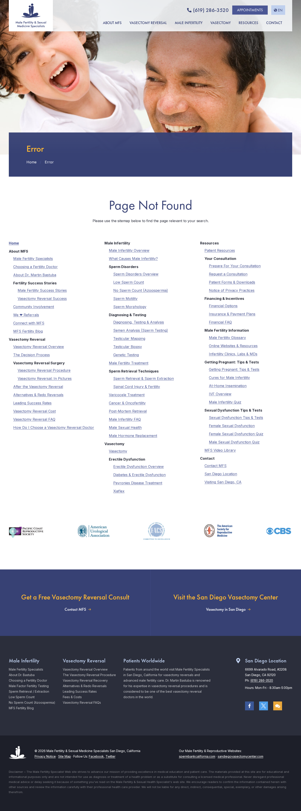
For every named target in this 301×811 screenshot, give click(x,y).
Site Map (64, 756)
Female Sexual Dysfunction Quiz (236, 434)
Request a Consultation (228, 274)
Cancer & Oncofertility (127, 403)
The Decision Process (31, 355)
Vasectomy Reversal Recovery (85, 680)
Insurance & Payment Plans (232, 314)
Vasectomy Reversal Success (42, 298)
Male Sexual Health (125, 427)
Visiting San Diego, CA (223, 482)
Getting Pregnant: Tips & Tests (234, 369)
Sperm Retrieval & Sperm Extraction (143, 378)
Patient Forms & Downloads (232, 282)
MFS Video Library (220, 450)
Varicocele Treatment (127, 395)
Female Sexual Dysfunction (232, 425)
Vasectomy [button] (220, 22)
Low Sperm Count (128, 282)
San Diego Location (220, 474)
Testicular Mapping (129, 338)
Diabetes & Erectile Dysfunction (139, 475)
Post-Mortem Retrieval (128, 411)
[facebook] (249, 705)
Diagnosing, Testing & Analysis (138, 322)
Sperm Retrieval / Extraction (29, 691)
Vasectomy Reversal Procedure (44, 370)
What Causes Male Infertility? (133, 258)
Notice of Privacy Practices (232, 290)
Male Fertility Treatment (128, 363)
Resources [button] (248, 22)
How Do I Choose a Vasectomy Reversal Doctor (53, 427)
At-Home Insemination (228, 386)
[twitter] (263, 705)
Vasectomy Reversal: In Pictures (45, 378)
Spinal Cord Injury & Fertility (136, 386)
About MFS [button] (112, 22)
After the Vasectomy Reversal (38, 386)
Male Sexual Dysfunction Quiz (234, 442)
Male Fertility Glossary (227, 337)
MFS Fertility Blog (28, 331)
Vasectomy (118, 451)
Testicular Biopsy (127, 346)
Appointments (250, 10)
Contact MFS (215, 465)
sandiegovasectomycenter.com (240, 756)
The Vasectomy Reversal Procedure (89, 675)
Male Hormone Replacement (133, 435)
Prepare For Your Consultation (235, 266)
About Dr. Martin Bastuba (34, 275)
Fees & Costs (72, 697)
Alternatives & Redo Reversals (38, 395)
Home (14, 243)
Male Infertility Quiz (225, 402)
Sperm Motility (125, 298)
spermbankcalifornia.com (197, 756)
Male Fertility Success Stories (42, 290)
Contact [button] (274, 22)
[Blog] (277, 705)
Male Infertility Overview (129, 250)
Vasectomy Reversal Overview (38, 346)
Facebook (96, 756)
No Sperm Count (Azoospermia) (140, 290)
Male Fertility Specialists (33, 258)
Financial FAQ (220, 322)
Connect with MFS (28, 323)
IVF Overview (220, 394)
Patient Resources (219, 250)
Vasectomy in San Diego (226, 609)
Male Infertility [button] (189, 22)
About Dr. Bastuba (22, 675)
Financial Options (223, 306)
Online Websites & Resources (233, 346)
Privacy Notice (45, 756)
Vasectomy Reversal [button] (148, 22)
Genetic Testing (126, 355)
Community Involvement (33, 306)
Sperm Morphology (129, 306)
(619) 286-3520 (211, 10)
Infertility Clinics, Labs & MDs (233, 354)
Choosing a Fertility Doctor (35, 267)
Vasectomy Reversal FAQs (82, 702)
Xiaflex (118, 491)
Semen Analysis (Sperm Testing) (140, 330)
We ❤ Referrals (26, 315)
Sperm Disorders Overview (135, 274)
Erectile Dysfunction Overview (138, 466)
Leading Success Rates (32, 403)
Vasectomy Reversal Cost (34, 411)
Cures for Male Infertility (229, 377)
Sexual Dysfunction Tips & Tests (236, 417)
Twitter (110, 756)
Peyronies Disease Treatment (137, 483)
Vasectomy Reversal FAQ (34, 419)
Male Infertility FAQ (125, 419)
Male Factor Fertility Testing (29, 686)
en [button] (280, 10)
